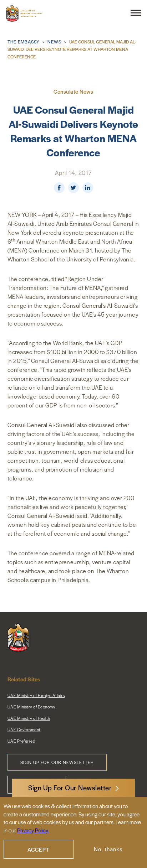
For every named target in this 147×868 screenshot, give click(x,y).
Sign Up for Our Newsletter (57, 762)
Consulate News (73, 91)
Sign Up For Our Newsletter (70, 787)
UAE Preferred (21, 741)
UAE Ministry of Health (28, 718)
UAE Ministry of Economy (31, 707)
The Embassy (23, 41)
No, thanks (108, 849)
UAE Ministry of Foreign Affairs (36, 695)
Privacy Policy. (33, 830)
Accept (38, 849)
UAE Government (24, 729)
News (54, 41)
